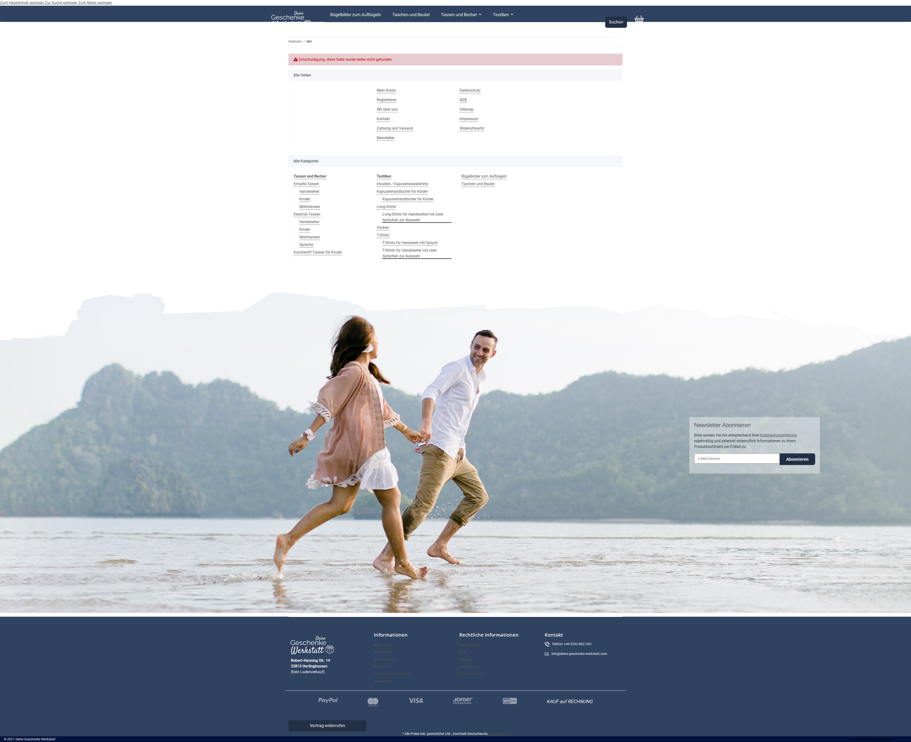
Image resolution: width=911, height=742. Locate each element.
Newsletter (385, 138)
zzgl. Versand (499, 734)
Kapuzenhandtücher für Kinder (402, 191)
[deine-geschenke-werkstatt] (291, 19)
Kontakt (383, 119)
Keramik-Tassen (307, 214)
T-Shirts (383, 235)
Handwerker (309, 191)
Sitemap (467, 109)
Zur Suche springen (61, 2)
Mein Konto (386, 90)
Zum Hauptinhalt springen (22, 2)
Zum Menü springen (95, 2)
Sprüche (306, 244)
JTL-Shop (884, 739)
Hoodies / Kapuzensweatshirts (402, 184)
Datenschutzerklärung (778, 435)
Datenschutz (470, 90)
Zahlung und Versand (395, 128)
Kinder (304, 199)
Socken (383, 227)
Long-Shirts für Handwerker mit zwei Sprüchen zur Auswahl (412, 217)
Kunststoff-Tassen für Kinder (318, 252)
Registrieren (386, 100)
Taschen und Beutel (477, 184)
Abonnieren (797, 459)
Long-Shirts (386, 206)
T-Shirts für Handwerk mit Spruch (410, 242)
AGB (463, 100)
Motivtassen (309, 206)
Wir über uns (387, 109)
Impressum (469, 119)
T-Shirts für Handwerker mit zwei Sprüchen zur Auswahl (409, 253)
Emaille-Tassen (306, 184)
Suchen (616, 21)
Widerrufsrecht (472, 128)
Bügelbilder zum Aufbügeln (484, 176)
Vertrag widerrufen (327, 725)
